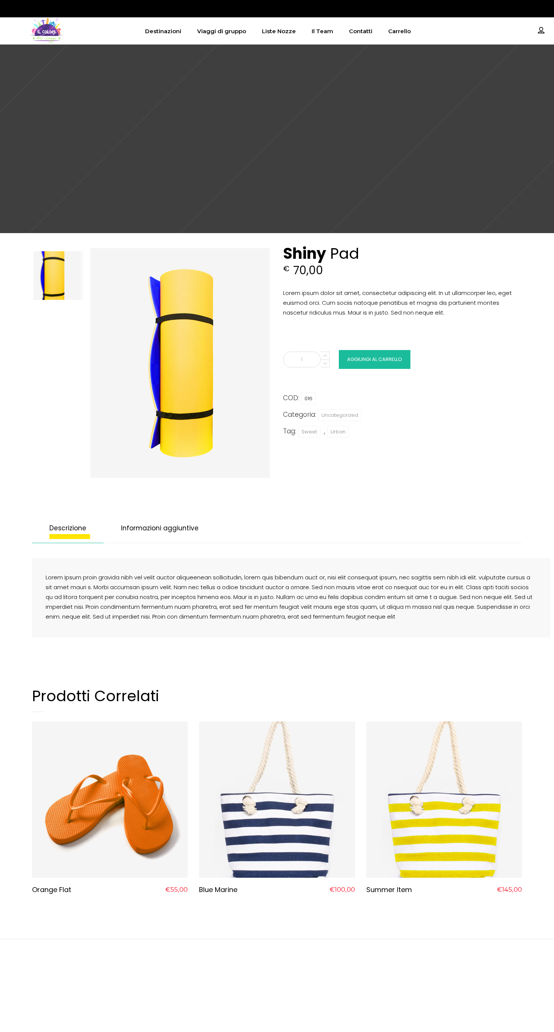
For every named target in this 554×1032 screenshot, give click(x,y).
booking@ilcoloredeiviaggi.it (277, 969)
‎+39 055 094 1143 (277, 983)
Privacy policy (449, 959)
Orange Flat (51, 889)
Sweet (309, 431)
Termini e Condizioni (449, 979)
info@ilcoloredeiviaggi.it (277, 959)
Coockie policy (449, 969)
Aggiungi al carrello (374, 359)
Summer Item (389, 889)
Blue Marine (218, 889)
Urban (338, 431)
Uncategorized (339, 415)
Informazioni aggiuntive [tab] (160, 528)
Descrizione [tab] (67, 528)
